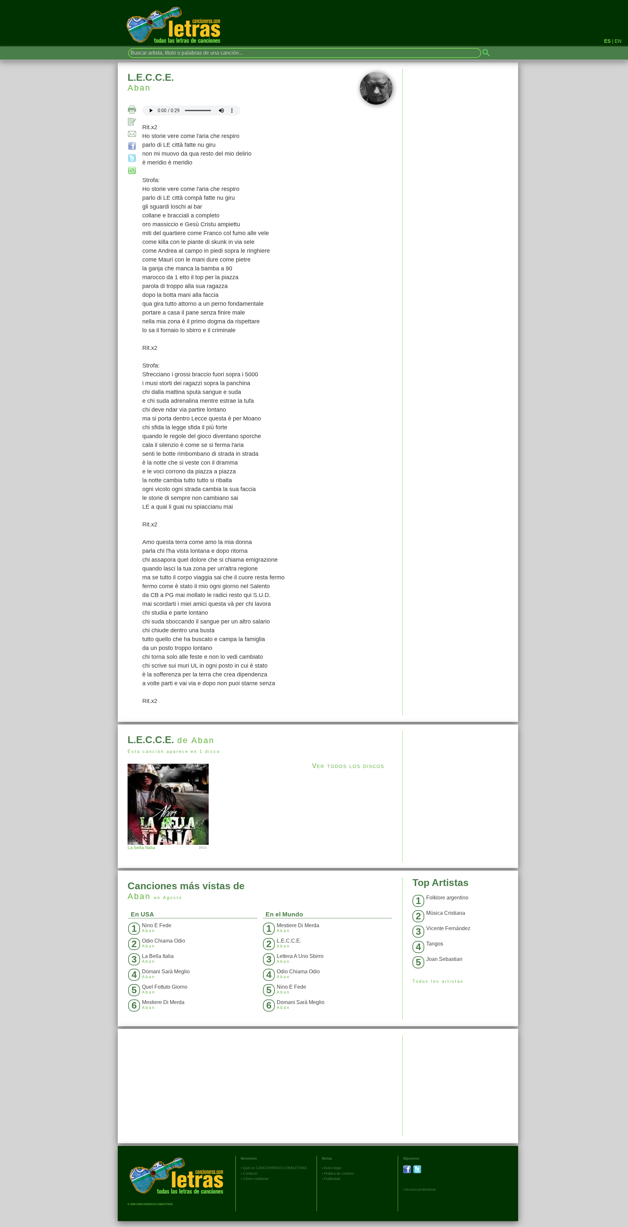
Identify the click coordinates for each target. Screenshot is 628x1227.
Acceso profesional (420, 1189)
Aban (139, 87)
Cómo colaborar (256, 1179)
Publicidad (332, 1179)
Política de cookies (339, 1173)
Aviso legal (332, 1168)
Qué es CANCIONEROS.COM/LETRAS (275, 1168)
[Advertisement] (460, 777)
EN (618, 41)
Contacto (250, 1173)
